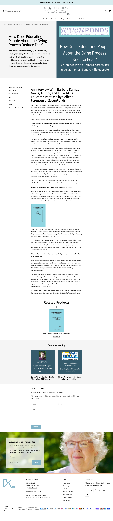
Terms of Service (68, 491)
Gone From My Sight (65, 187)
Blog (62, 19)
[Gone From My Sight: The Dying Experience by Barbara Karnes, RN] (38, 205)
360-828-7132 (61, 2)
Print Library (12, 32)
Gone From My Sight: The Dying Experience (56, 333)
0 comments (14, 93)
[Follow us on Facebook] (87, 490)
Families (45, 19)
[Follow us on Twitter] (91, 490)
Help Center (66, 483)
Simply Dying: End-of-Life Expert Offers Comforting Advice (69, 378)
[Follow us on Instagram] (95, 490)
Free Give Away (68, 497)
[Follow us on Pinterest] (100, 490)
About (74, 19)
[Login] (105, 11)
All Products (37, 19)
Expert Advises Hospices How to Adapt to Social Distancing (42, 378)
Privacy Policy (67, 396)
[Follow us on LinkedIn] (87, 494)
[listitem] (9, 108)
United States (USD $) (7, 508)
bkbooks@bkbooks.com (33, 491)
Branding (66, 486)
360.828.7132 (33, 488)
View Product (56, 336)
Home (29, 19)
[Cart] (109, 11)
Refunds (65, 489)
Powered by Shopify (31, 508)
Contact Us (69, 2)
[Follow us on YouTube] (104, 490)
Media (68, 19)
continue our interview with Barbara (58, 290)
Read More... (76, 293)
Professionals (55, 19)
